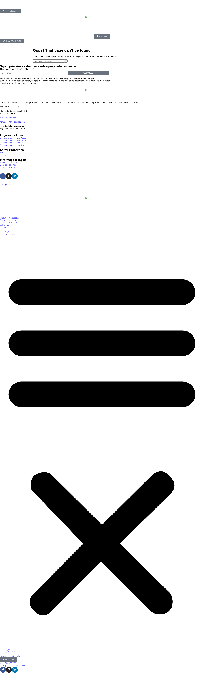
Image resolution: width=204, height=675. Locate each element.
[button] (102, 441)
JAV (16, 191)
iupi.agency (5, 184)
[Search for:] (48, 61)
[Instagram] (9, 176)
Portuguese (5, 180)
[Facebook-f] (3, 176)
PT (4, 31)
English (15, 180)
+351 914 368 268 (8, 117)
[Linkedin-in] (15, 176)
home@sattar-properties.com (12, 122)
